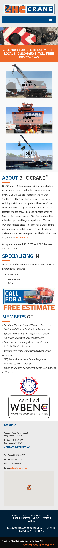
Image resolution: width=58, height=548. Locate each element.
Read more (22, 237)
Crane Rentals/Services (32, 515)
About (36, 518)
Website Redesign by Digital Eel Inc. (39, 545)
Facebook (50, 527)
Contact (32, 520)
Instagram (24, 530)
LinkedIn (39, 530)
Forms (46, 518)
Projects (25, 518)
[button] (4, 36)
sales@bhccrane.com (19, 467)
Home (14, 515)
